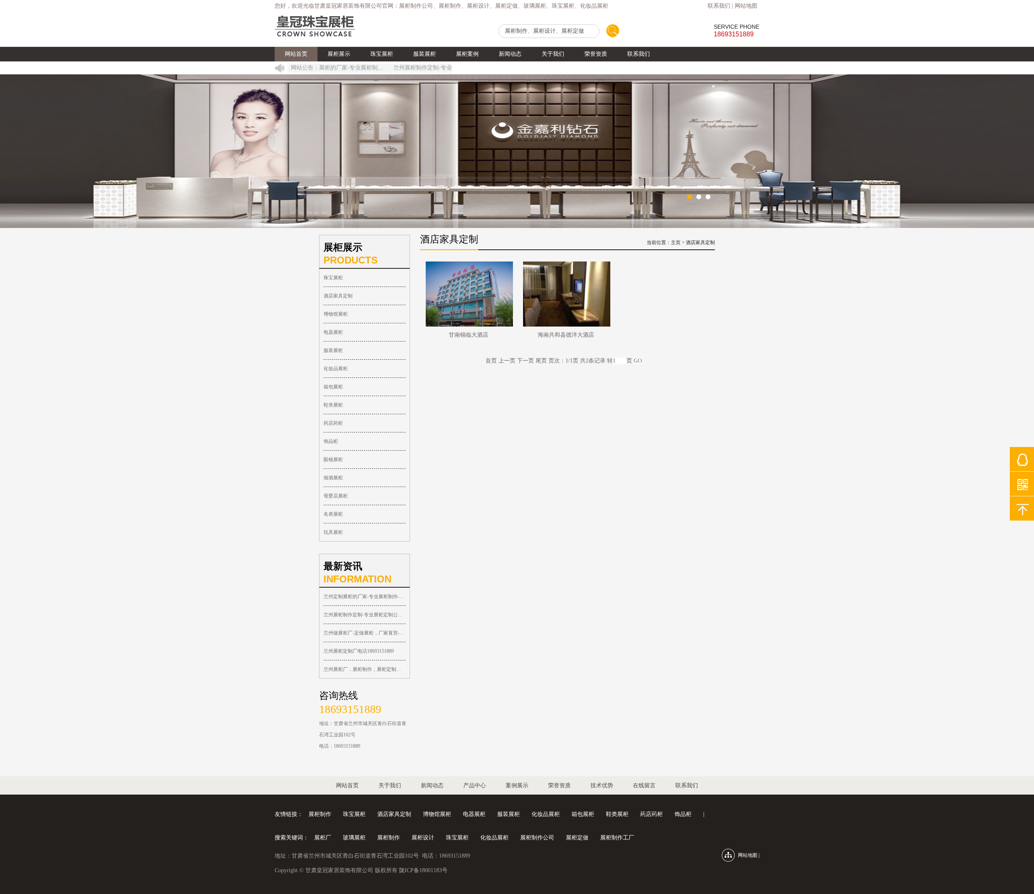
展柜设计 (423, 838)
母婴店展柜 (336, 496)
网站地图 (746, 6)
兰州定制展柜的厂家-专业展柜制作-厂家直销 (336, 68)
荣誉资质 (595, 54)
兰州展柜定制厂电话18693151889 (359, 651)
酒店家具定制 (338, 296)
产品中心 (474, 785)
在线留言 (644, 785)
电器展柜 (333, 332)
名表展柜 (333, 514)
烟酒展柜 (333, 478)
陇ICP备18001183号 (423, 870)
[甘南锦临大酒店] (468, 294)
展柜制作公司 (537, 838)
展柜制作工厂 (617, 838)
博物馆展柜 (336, 314)
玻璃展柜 (354, 838)
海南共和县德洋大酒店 (566, 335)
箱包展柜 (333, 387)
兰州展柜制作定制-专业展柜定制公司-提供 (365, 615)
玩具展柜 (333, 532)
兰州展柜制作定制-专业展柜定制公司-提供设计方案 (441, 68)
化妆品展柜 (336, 368)
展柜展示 (339, 54)
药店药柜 (333, 423)
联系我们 (719, 6)
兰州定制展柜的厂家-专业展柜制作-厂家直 (365, 596)
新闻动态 (510, 54)
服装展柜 (424, 54)
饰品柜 (331, 441)
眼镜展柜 (333, 459)
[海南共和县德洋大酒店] (566, 294)
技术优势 (602, 785)
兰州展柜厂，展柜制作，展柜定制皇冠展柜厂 (365, 669)
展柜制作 (320, 814)
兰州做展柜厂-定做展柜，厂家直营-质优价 (365, 633)
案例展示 (517, 785)
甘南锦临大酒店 (468, 335)
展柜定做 (577, 838)
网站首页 (296, 54)
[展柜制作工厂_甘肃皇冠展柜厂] (315, 26)
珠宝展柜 (381, 54)
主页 (676, 242)
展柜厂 (322, 838)
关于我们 (553, 54)
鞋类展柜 (333, 405)
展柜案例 (467, 54)
